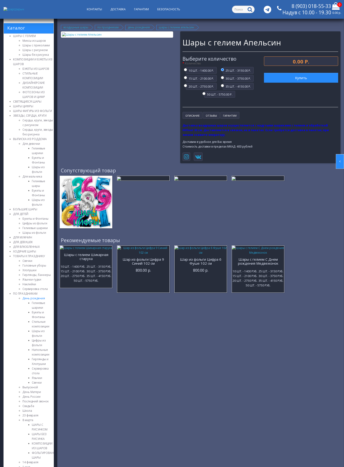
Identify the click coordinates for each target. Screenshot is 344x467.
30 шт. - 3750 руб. (99, 271)
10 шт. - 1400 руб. (73, 266)
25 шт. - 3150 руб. (99, 266)
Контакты (94, 9)
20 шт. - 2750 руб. (73, 275)
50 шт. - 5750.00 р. (219, 94)
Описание (192, 115)
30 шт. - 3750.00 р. (238, 78)
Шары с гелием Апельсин (176, 27)
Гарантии (141, 9)
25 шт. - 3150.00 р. (238, 70)
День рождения (139, 27)
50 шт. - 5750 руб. (86, 280)
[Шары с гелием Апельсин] (117, 34)
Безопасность (168, 9)
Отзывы (211, 115)
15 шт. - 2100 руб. (73, 271)
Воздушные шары (75, 27)
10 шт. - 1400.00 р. (201, 70)
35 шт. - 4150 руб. (99, 275)
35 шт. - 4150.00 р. (238, 86)
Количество (193, 63)
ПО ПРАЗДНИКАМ (108, 27)
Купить (301, 77)
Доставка (118, 9)
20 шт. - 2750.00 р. (201, 86)
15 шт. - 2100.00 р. (201, 78)
